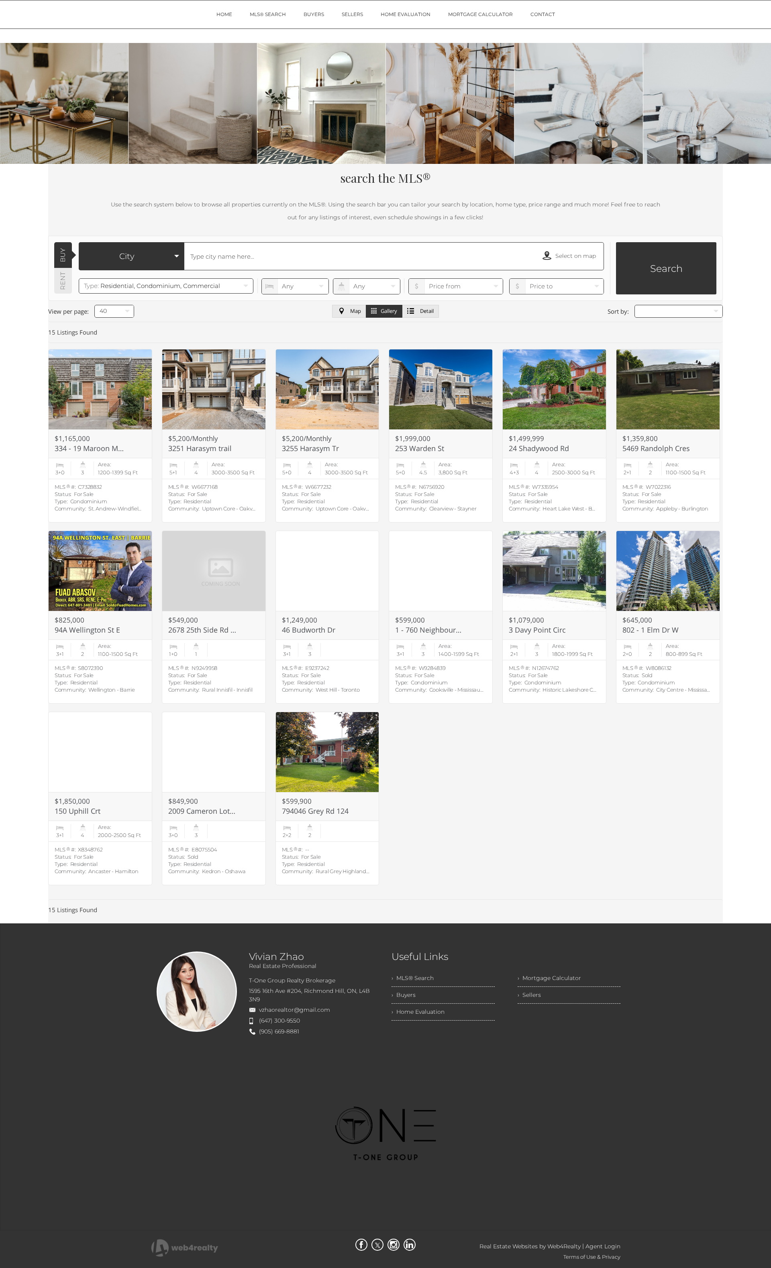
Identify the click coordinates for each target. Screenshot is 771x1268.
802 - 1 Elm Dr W (650, 630)
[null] (678, 311)
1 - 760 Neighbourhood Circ (429, 630)
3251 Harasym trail (200, 448)
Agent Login (602, 1246)
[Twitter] (377, 1245)
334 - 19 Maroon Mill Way (89, 448)
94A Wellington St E (87, 630)
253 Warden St (419, 448)
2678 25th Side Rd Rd (202, 630)
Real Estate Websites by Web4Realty (530, 1246)
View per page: (68, 311)
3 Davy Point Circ (537, 630)
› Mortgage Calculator (549, 978)
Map (355, 310)
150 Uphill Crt (77, 811)
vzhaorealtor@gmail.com (294, 1009)
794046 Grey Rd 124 (315, 811)
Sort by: (618, 311)
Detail (427, 310)
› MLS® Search (413, 978)
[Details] (100, 435)
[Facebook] (361, 1245)
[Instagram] (394, 1245)
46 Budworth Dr (308, 630)
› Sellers (529, 994)
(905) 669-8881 (279, 1031)
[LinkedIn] (410, 1245)
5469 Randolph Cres (656, 448)
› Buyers (404, 994)
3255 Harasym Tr (310, 448)
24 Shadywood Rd (539, 448)
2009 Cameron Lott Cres (202, 811)
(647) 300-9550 (279, 1020)
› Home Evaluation (418, 1011)
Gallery (389, 310)
